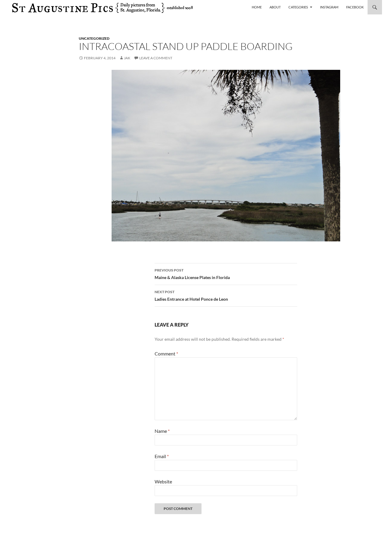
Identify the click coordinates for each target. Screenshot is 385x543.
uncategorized (94, 38)
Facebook (355, 7)
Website (163, 481)
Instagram (329, 7)
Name (162, 431)
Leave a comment (155, 58)
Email (162, 456)
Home (257, 7)
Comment (166, 353)
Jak (127, 58)
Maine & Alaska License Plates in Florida (192, 274)
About (275, 7)
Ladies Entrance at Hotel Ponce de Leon (191, 296)
